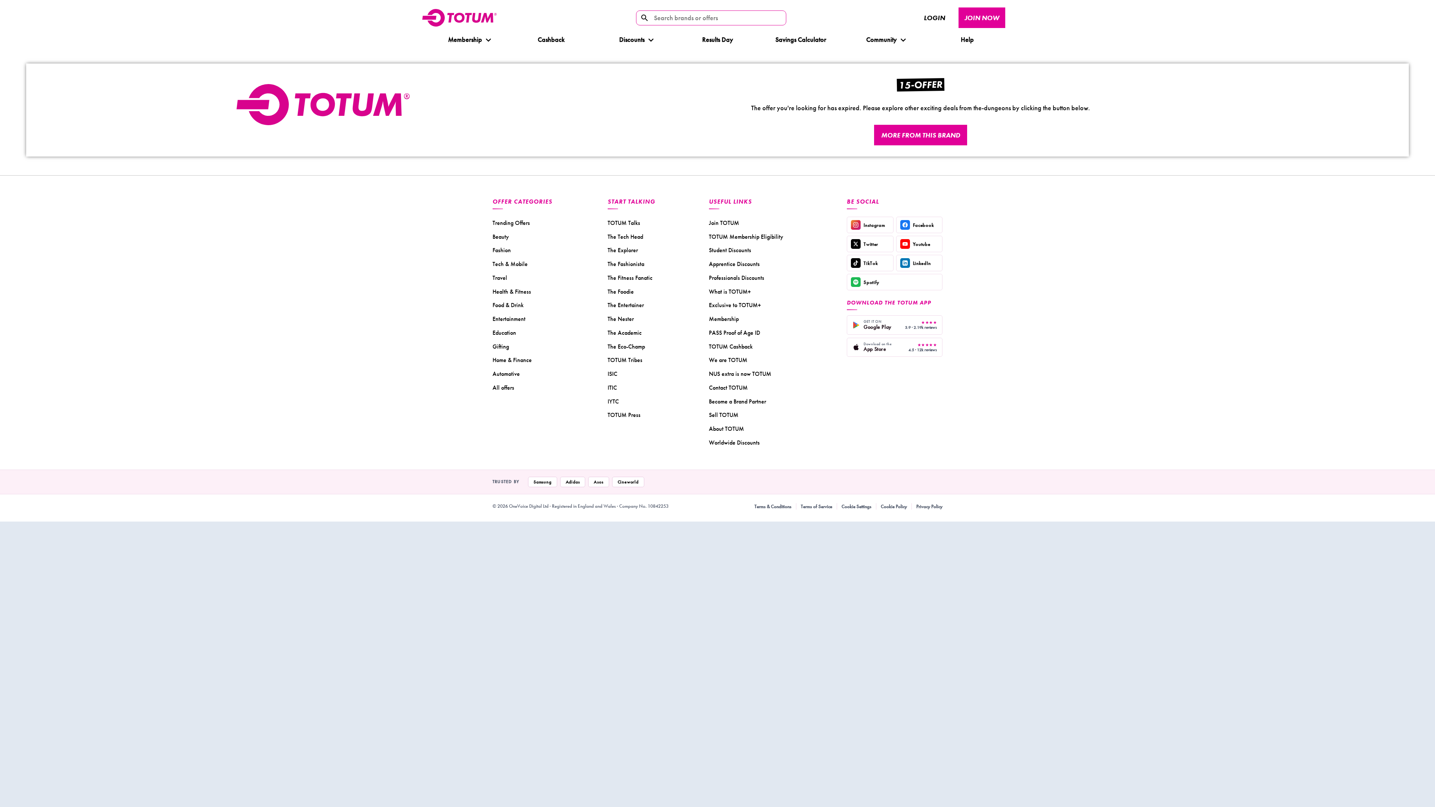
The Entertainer (626, 305)
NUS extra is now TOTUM (740, 374)
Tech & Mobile (510, 264)
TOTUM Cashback (731, 346)
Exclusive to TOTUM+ (735, 305)
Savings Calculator (800, 39)
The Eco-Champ (626, 346)
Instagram (874, 225)
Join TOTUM (724, 223)
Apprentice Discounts (734, 264)
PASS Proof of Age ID (734, 333)
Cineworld (628, 482)
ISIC (612, 374)
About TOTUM (726, 429)
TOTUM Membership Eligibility (746, 237)
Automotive (506, 374)
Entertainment (509, 319)
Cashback (550, 39)
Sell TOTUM (723, 415)
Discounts (631, 39)
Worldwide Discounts (734, 442)
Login (934, 17)
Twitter (871, 244)
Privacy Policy (929, 506)
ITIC (612, 388)
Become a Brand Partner (737, 401)
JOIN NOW (982, 17)
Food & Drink (508, 305)
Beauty (501, 237)
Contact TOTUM (728, 388)
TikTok (871, 263)
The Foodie (621, 292)
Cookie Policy (894, 506)
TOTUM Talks (624, 223)
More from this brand (920, 135)
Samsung (543, 482)
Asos (598, 482)
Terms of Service (816, 506)
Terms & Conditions (772, 506)
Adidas (573, 482)
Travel (500, 278)
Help (967, 39)
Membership (465, 39)
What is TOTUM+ (730, 292)
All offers (503, 388)
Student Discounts (730, 250)
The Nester (621, 319)
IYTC (613, 401)
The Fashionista (626, 264)
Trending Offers (511, 223)
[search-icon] (645, 18)
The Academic (625, 333)
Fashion (502, 250)
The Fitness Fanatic (630, 278)
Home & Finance (512, 360)
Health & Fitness (512, 292)
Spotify (871, 282)
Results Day (717, 39)
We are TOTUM (728, 360)
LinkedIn (922, 263)
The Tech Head (625, 237)
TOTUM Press (624, 415)
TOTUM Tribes (625, 360)
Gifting (501, 346)
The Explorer (623, 250)
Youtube (922, 244)
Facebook (923, 225)
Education (504, 333)
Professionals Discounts (736, 278)
